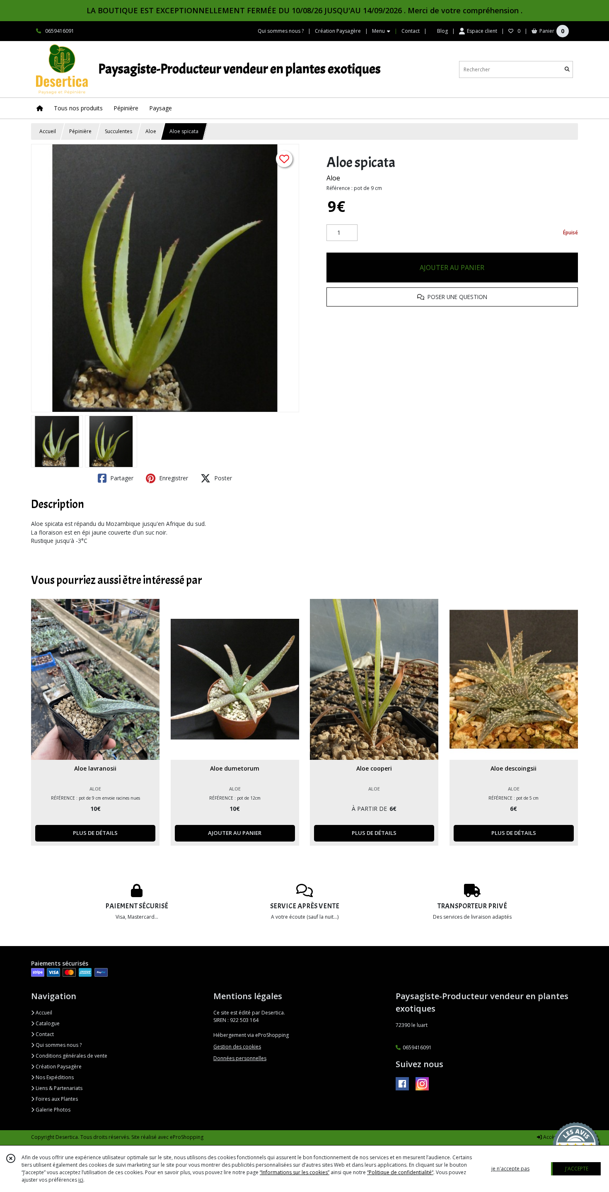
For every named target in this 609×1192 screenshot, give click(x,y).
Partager (121, 478)
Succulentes (118, 131)
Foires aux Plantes (56, 1098)
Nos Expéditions (54, 1077)
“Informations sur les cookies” (294, 1172)
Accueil (47, 131)
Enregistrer (172, 478)
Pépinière (80, 131)
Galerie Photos (52, 1109)
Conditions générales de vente (70, 1055)
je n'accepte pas (510, 1168)
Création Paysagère (58, 1066)
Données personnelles (239, 1058)
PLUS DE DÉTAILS (95, 833)
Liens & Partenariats (58, 1088)
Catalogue (47, 1023)
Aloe (150, 131)
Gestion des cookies (237, 1046)
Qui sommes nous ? (58, 1044)
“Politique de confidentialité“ (400, 1172)
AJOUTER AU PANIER (452, 267)
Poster (222, 478)
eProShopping (186, 1137)
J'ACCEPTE (576, 1168)
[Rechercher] (567, 69)
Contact (410, 30)
